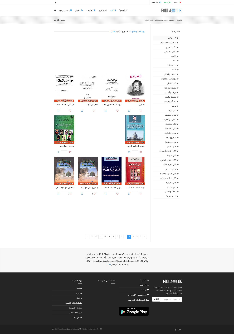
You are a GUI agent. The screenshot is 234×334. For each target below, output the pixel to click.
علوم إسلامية (170, 115)
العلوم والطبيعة (169, 119)
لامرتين (142, 104)
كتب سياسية (170, 124)
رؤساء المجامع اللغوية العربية (135, 146)
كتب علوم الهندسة (168, 174)
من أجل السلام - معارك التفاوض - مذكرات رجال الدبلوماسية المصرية (64, 104)
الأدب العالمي (170, 52)
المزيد (90, 10)
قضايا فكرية (171, 196)
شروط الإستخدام (75, 312)
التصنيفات (172, 20)
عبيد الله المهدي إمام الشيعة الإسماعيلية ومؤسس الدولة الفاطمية (112, 104)
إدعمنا (144, 290)
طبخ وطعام (171, 187)
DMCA (79, 298)
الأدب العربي (171, 47)
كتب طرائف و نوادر (168, 178)
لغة (174, 61)
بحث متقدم (155, 2)
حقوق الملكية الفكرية (74, 303)
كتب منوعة (171, 155)
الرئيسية (123, 10)
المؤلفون (102, 10)
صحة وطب (171, 65)
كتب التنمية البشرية (167, 151)
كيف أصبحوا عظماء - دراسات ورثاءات (135, 187)
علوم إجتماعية (170, 133)
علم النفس (171, 146)
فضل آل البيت (92, 104)
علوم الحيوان (171, 169)
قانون (173, 56)
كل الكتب (172, 38)
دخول (78, 10)
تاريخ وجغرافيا (170, 88)
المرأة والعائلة (170, 101)
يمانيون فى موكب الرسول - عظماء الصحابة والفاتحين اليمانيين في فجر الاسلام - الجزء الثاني (64, 187)
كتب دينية (172, 110)
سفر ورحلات (171, 137)
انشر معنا (143, 285)
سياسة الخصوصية (75, 308)
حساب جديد (64, 10)
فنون (174, 70)
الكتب (113, 10)
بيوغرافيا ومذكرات (161, 20)
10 (105, 236)
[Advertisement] (99, 54)
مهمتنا (176, 2)
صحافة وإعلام (170, 97)
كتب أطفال (171, 83)
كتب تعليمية (171, 183)
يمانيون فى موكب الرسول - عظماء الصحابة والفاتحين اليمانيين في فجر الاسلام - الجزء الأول (88, 187)
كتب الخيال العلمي (168, 160)
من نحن (79, 293)
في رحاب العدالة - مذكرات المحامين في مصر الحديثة (112, 187)
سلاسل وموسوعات (168, 43)
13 (96, 236)
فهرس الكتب (77, 317)
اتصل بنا (144, 280)
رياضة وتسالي (170, 192)
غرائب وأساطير (170, 92)
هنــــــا (108, 264)
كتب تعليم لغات (169, 165)
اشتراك (156, 299)
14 (91, 236)
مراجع (173, 106)
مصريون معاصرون (66, 146)
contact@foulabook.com (137, 295)
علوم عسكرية (170, 142)
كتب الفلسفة (170, 128)
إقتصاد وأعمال (170, 74)
